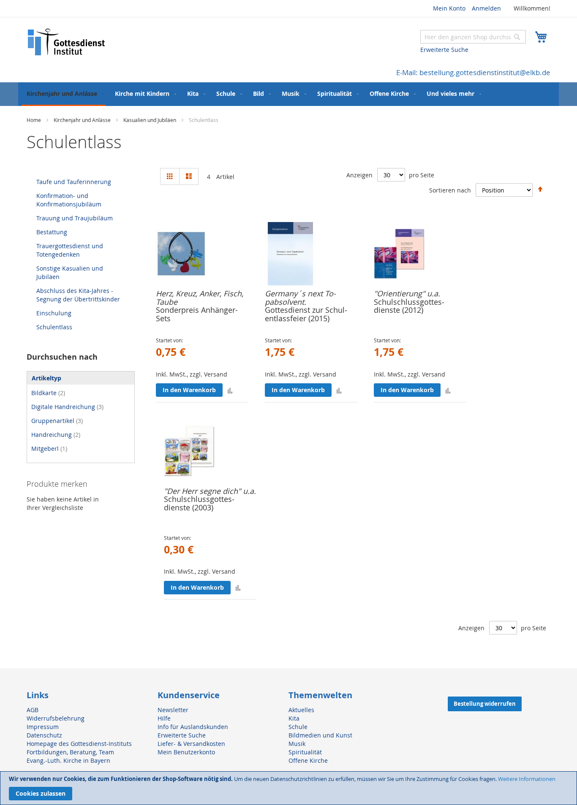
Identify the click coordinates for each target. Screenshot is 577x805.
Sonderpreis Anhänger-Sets (197, 314)
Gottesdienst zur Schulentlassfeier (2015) (306, 314)
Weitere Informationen (526, 779)
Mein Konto (449, 8)
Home (34, 120)
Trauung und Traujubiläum (74, 218)
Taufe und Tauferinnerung (73, 182)
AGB (32, 710)
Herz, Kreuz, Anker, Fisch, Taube (199, 297)
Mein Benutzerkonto (186, 752)
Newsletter (173, 710)
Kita (293, 718)
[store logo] (67, 42)
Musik (296, 744)
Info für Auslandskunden (193, 727)
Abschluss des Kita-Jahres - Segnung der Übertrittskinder (78, 295)
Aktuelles (301, 710)
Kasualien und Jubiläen (150, 120)
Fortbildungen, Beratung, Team (70, 752)
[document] (288, 788)
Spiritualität (305, 752)
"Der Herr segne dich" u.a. (210, 491)
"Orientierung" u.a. (407, 293)
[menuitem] (64, 94)
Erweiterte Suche (444, 50)
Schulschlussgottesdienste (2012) (409, 306)
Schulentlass (54, 327)
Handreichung (55, 435)
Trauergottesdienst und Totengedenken (69, 250)
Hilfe (164, 718)
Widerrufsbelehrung (55, 718)
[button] (230, 390)
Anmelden (486, 8)
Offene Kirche (308, 760)
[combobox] (473, 36)
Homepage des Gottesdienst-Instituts (79, 744)
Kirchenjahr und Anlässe (83, 120)
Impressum (43, 727)
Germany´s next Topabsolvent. (300, 297)
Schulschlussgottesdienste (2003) (199, 503)
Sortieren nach (450, 190)
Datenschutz (44, 735)
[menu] (288, 94)
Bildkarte (48, 393)
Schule (298, 727)
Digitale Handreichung (67, 407)
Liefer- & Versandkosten (191, 744)
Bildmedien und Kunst (320, 735)
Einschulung (53, 313)
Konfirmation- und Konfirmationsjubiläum (68, 200)
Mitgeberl (49, 449)
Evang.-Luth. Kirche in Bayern (68, 760)
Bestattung (51, 232)
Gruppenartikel (57, 421)
